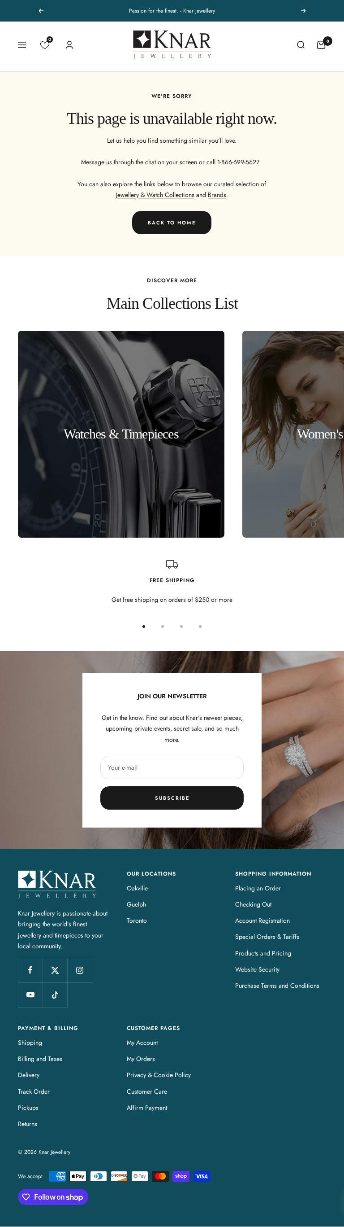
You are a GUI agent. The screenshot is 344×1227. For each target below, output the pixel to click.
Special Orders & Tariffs (267, 936)
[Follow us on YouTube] (30, 994)
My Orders (141, 1058)
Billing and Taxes (40, 1058)
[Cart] (321, 45)
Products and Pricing (263, 953)
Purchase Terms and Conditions (277, 985)
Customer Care (147, 1091)
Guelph (136, 904)
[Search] (300, 45)
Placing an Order (258, 888)
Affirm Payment (147, 1107)
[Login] (69, 45)
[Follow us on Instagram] (79, 970)
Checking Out (253, 904)
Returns (27, 1123)
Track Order (34, 1091)
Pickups (28, 1107)
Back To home (172, 222)
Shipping (30, 1042)
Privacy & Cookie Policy (159, 1074)
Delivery (28, 1074)
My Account (142, 1042)
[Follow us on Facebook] (30, 970)
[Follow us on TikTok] (55, 994)
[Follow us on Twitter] (55, 970)
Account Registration (262, 920)
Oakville (137, 888)
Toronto (137, 920)
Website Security (257, 969)
